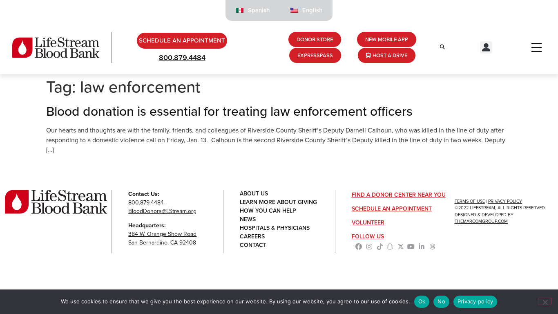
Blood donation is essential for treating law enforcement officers (229, 111)
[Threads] (432, 246)
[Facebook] (359, 246)
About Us (254, 194)
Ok (422, 301)
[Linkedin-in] (421, 246)
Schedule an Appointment (392, 208)
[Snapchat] (390, 246)
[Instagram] (369, 246)
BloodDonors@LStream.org (162, 211)
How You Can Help (268, 211)
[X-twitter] (400, 246)
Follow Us (368, 236)
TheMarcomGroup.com (481, 221)
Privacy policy (475, 301)
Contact (253, 245)
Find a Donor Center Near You (399, 195)
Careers (252, 237)
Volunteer (368, 222)
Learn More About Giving (278, 202)
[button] (486, 47)
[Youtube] (411, 246)
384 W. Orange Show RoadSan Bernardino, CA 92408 (162, 238)
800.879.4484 (182, 57)
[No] (545, 301)
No (441, 301)
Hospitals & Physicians (275, 228)
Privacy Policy (505, 201)
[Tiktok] (380, 246)
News (248, 219)
